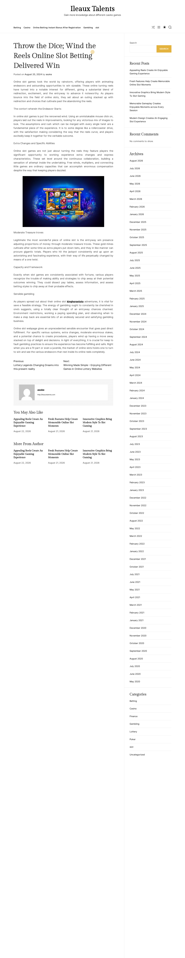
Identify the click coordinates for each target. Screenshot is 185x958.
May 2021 (135, 589)
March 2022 (136, 536)
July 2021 (134, 574)
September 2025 (138, 245)
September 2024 (138, 337)
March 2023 (136, 474)
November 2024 (138, 321)
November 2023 (138, 413)
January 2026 (137, 214)
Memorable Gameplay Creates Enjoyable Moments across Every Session (147, 107)
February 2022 (137, 543)
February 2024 (137, 390)
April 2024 (135, 375)
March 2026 (136, 199)
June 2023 (135, 451)
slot (97, 27)
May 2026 (135, 183)
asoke (49, 74)
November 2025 (138, 229)
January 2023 (137, 490)
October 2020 (137, 643)
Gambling (88, 27)
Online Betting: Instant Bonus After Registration (57, 27)
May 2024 (135, 367)
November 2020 (138, 635)
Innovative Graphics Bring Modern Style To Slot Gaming (97, 422)
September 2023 (138, 428)
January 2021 (136, 620)
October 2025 (137, 237)
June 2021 (135, 582)
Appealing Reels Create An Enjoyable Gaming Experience (28, 422)
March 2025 (136, 291)
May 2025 (135, 275)
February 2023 (137, 482)
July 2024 (135, 352)
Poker (133, 739)
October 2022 (137, 513)
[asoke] (27, 392)
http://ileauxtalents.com (46, 395)
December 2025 (138, 222)
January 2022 (137, 551)
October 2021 (137, 566)
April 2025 (135, 283)
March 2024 (136, 382)
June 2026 (135, 176)
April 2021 (135, 597)
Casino (27, 27)
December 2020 (138, 628)
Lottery (133, 731)
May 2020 (135, 681)
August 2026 (136, 160)
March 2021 (136, 605)
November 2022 (138, 505)
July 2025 (135, 260)
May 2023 (135, 459)
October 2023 (137, 421)
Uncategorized (137, 754)
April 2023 (135, 467)
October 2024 (137, 329)
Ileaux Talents (92, 8)
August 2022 (136, 520)
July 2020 (135, 666)
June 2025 (135, 268)
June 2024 (135, 359)
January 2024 (137, 398)
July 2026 (135, 168)
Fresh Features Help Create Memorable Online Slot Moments (63, 422)
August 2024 (136, 344)
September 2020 (138, 651)
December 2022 (138, 497)
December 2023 (138, 405)
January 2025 (137, 306)
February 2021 (137, 612)
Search (133, 42)
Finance (133, 716)
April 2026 (135, 191)
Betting (17, 27)
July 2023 (135, 444)
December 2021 (138, 559)
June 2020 (135, 674)
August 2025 (136, 252)
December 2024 (138, 314)
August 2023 (136, 436)
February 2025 (137, 298)
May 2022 (135, 528)
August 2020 (136, 658)
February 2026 (137, 206)
